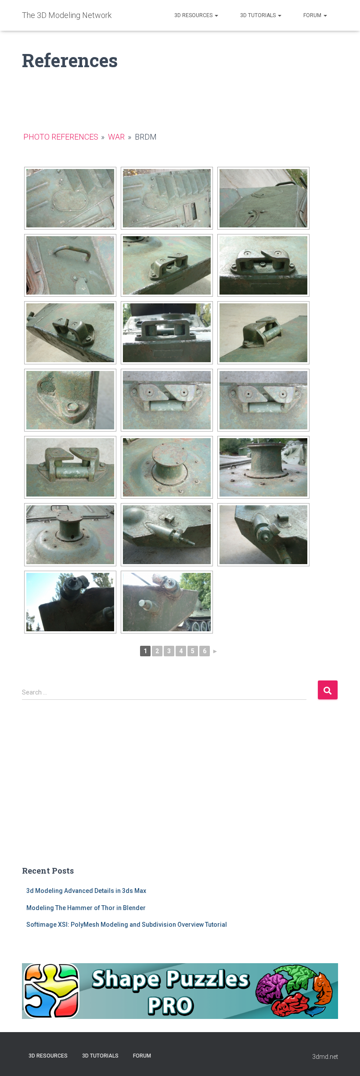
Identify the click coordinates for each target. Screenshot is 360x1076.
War (116, 136)
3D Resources (194, 15)
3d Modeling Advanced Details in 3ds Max (86, 890)
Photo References (60, 136)
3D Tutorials (258, 15)
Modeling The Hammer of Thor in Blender (86, 907)
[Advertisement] (180, 789)
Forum (313, 15)
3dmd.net (325, 1056)
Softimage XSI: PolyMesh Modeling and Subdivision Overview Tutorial (126, 924)
